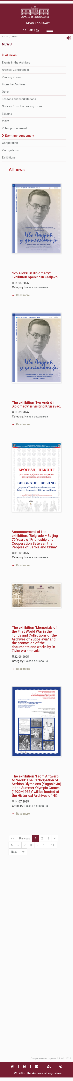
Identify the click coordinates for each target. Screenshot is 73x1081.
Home (5, 36)
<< (12, 838)
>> (23, 851)
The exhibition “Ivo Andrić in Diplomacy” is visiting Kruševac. (36, 404)
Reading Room (11, 77)
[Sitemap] (49, 1066)
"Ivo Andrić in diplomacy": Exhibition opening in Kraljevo (35, 275)
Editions (7, 114)
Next (14, 851)
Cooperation (10, 143)
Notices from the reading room (22, 106)
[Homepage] (12, 1066)
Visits (5, 121)
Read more (23, 295)
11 (52, 845)
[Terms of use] (60, 1066)
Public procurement (14, 128)
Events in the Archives (16, 62)
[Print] (24, 1066)
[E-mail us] (36, 1066)
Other (5, 91)
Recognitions (10, 150)
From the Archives (14, 84)
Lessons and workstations (19, 99)
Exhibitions (9, 157)
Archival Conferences (16, 70)
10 (44, 845)
